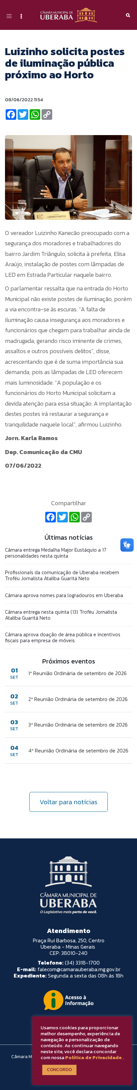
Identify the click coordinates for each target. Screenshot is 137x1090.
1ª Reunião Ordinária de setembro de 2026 (77, 673)
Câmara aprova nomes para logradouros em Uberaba (64, 595)
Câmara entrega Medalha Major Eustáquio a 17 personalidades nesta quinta (55, 553)
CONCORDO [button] (59, 1069)
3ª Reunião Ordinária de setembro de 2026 (78, 725)
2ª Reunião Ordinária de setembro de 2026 (78, 699)
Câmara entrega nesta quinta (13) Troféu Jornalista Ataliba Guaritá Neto (61, 615)
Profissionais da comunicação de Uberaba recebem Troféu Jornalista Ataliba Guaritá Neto (62, 575)
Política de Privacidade (93, 1057)
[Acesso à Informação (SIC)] (68, 1000)
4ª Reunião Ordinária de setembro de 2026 (78, 750)
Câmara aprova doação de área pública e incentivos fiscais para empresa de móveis (62, 637)
